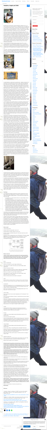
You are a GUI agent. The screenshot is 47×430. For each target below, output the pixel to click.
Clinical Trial (11, 414)
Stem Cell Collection (10, 415)
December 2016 (35, 105)
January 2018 (35, 89)
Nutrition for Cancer (36, 130)
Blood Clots (34, 109)
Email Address (35, 16)
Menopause (34, 125)
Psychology (23, 1)
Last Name (34, 22)
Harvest (17, 414)
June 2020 (34, 71)
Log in (34, 147)
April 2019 (34, 77)
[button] (45, 419)
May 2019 (34, 75)
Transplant (17, 415)
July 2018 (34, 81)
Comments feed (35, 150)
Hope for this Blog (18, 1)
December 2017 (35, 90)
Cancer (9, 414)
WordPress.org (35, 151)
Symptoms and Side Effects (23, 413)
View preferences (42, 426)
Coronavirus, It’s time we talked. (37, 40)
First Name (35, 19)
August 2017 (35, 93)
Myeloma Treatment (8, 413)
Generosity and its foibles (37, 50)
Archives (28, 1)
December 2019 (35, 74)
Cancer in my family (36, 112)
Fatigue (15, 414)
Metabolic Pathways (36, 127)
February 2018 (35, 87)
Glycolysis (34, 124)
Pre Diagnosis (35, 134)
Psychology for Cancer (16, 413)
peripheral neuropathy (36, 133)
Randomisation (5, 415)
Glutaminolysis (35, 122)
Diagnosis (34, 116)
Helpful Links (37, 1)
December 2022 (35, 65)
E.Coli (34, 118)
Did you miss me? (35, 34)
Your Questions (35, 143)
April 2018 (34, 86)
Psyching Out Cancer (6, 1)
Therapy (15, 415)
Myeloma (19, 414)
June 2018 (34, 83)
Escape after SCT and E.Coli (37, 39)
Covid (34, 115)
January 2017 (35, 103)
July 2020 (34, 69)
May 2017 (34, 97)
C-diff (33, 110)
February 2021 (35, 66)
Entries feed (34, 149)
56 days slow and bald (36, 37)
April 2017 (34, 99)
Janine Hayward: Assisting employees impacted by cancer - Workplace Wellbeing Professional (38, 48)
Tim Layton (34, 46)
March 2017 (34, 100)
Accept (27, 426)
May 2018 (34, 84)
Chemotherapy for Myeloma (37, 113)
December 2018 (35, 78)
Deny (34, 426)
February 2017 (35, 102)
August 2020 (35, 68)
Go (42, 61)
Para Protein (22, 414)
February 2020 (35, 72)
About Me (12, 1)
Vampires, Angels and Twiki (11, 5)
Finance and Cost (35, 121)
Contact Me (32, 1)
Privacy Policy (34, 428)
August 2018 (35, 80)
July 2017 (34, 94)
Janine (34, 44)
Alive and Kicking (35, 36)
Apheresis (6, 414)
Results (34, 137)
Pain (12, 413)
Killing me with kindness (37, 55)
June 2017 (34, 96)
